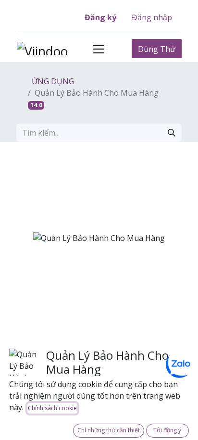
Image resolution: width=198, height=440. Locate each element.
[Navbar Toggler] (98, 49)
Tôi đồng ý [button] (167, 430)
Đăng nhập (152, 17)
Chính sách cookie (52, 408)
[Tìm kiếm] (171, 133)
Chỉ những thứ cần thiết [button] (108, 430)
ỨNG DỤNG (52, 81)
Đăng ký (100, 17)
